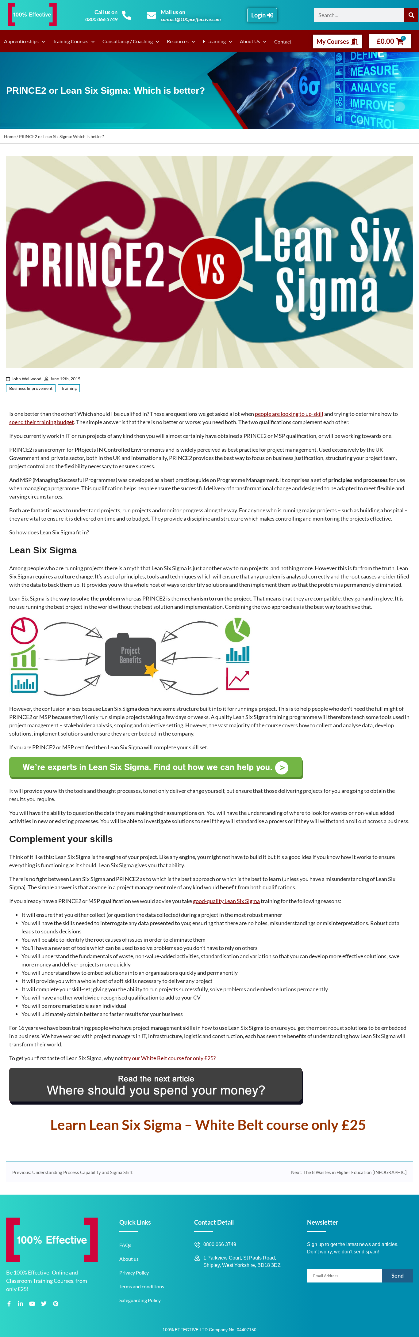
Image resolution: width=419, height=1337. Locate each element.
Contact (282, 41)
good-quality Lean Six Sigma (226, 901)
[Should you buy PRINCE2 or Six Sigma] (156, 1102)
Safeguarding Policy (140, 1300)
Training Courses (70, 41)
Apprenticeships (21, 41)
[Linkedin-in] (20, 1303)
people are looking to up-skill (289, 413)
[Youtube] (32, 1303)
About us (129, 1259)
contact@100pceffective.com (191, 19)
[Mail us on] (151, 15)
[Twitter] (44, 1303)
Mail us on (173, 12)
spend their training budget (41, 422)
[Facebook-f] (9, 1303)
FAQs (125, 1245)
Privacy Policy (134, 1272)
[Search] (411, 15)
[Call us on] (126, 15)
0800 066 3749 (101, 19)
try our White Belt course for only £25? (170, 1058)
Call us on (105, 12)
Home (10, 136)
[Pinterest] (55, 1303)
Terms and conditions (141, 1286)
